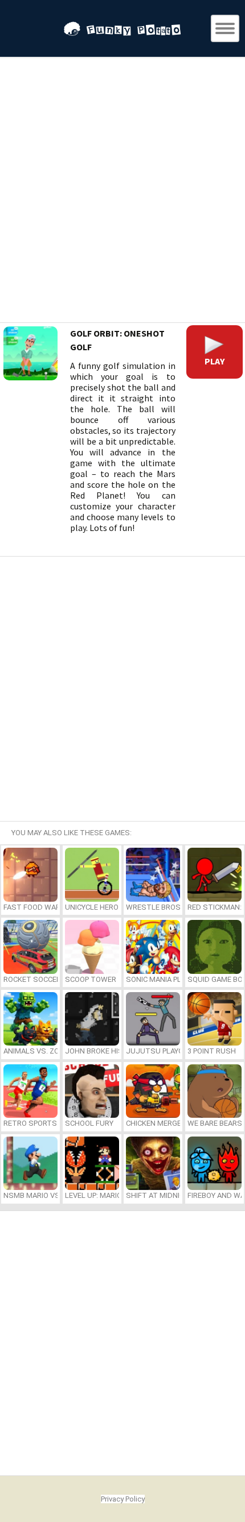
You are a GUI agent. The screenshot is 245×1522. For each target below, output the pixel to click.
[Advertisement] (122, 191)
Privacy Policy (123, 1499)
